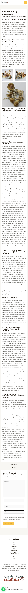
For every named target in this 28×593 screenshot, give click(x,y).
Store (14, 558)
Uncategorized (14, 16)
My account (14, 546)
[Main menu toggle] (25, 2)
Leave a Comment (6, 16)
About (14, 544)
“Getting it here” (7, 66)
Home (14, 542)
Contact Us (14, 550)
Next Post (14, 467)
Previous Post (14, 464)
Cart (14, 548)
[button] (3, 589)
